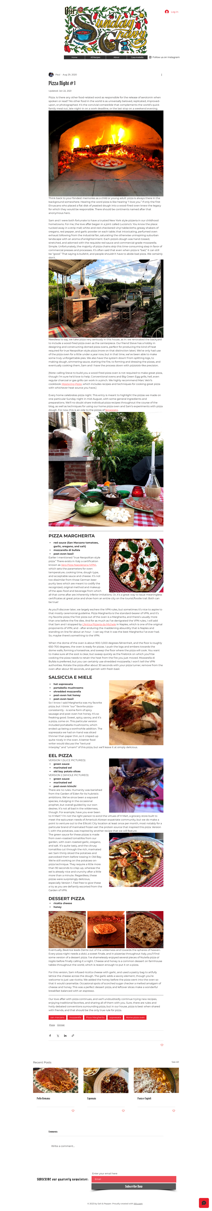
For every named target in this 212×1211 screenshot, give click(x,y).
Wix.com (138, 1203)
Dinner (61, 1025)
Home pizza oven (135, 1017)
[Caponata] (106, 1080)
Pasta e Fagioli (144, 1098)
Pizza (52, 1025)
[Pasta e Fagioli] (156, 1080)
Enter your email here (104, 1173)
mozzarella (75, 1017)
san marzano (57, 1017)
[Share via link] (72, 1035)
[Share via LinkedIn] (65, 1035)
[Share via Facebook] (50, 1035)
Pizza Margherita (95, 1017)
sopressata (115, 1017)
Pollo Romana (43, 1098)
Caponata (91, 1098)
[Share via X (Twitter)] (57, 1035)
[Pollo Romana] (55, 1080)
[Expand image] (67, 929)
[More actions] (161, 74)
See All (175, 1062)
